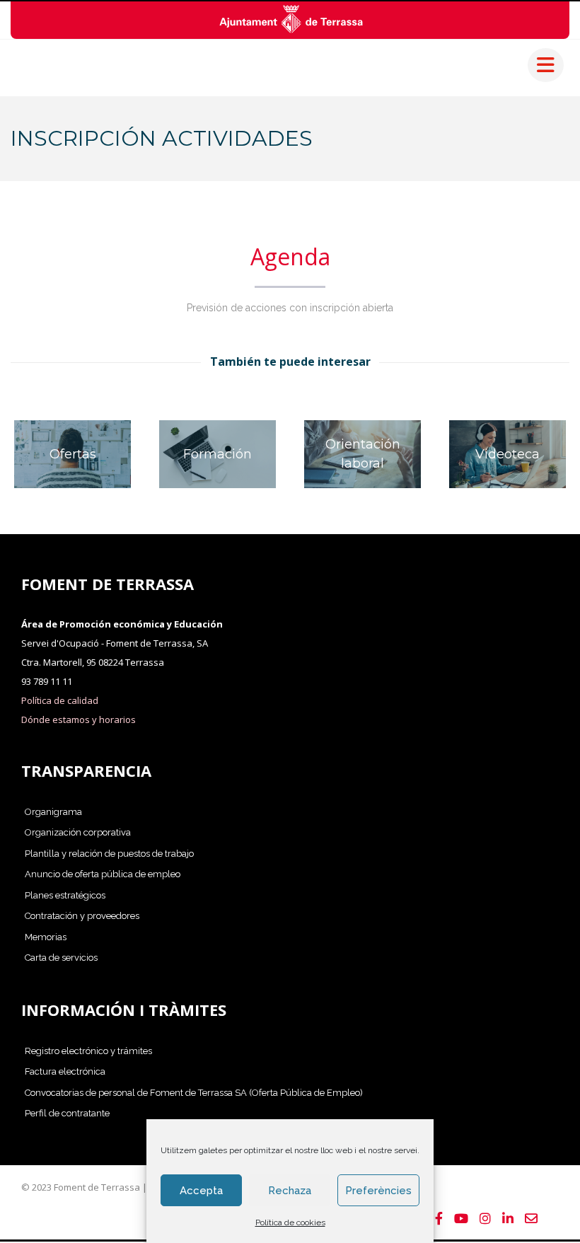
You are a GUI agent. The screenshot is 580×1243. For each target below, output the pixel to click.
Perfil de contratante (67, 1113)
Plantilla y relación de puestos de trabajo (109, 853)
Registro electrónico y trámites (88, 1051)
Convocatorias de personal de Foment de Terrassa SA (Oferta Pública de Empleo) (194, 1092)
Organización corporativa (78, 832)
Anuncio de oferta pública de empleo (102, 874)
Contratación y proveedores (82, 915)
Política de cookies (290, 1222)
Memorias (45, 937)
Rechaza (289, 1190)
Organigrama (53, 811)
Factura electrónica (65, 1071)
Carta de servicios (61, 957)
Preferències (378, 1190)
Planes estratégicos (65, 895)
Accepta (201, 1190)
